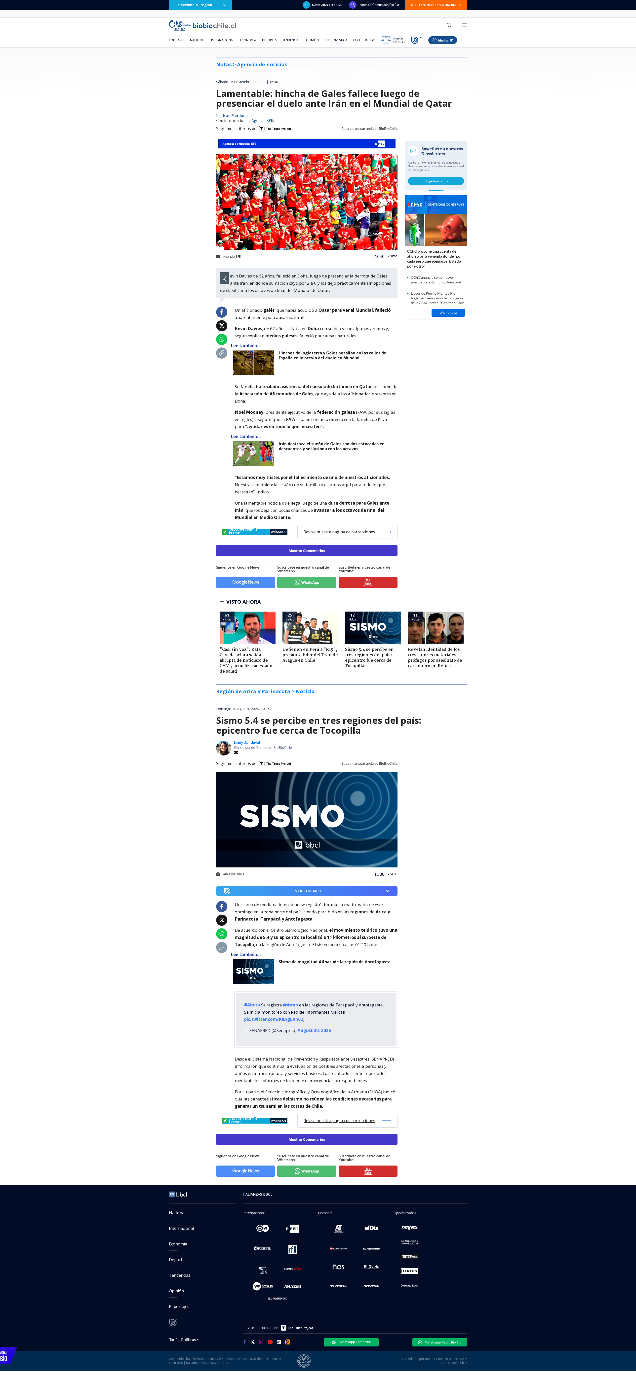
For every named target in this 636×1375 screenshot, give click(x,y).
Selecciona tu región (193, 4)
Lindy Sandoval (247, 742)
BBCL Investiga (336, 40)
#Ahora (252, 1005)
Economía (248, 40)
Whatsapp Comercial (355, 1342)
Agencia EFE (262, 121)
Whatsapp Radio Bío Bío (443, 1342)
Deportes (269, 40)
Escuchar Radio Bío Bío (437, 5)
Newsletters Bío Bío (326, 5)
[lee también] (254, 971)
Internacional (222, 40)
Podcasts (176, 40)
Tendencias (291, 40)
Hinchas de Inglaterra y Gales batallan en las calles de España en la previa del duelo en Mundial (332, 355)
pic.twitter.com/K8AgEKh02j (274, 1019)
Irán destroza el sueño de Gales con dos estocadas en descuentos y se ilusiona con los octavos (332, 446)
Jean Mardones (236, 116)
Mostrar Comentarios (307, 551)
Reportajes (179, 1306)
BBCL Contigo (364, 40)
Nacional (197, 40)
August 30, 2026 (314, 1030)
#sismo (290, 1005)
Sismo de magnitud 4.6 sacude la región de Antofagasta (335, 961)
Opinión (312, 40)
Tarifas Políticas (182, 1339)
